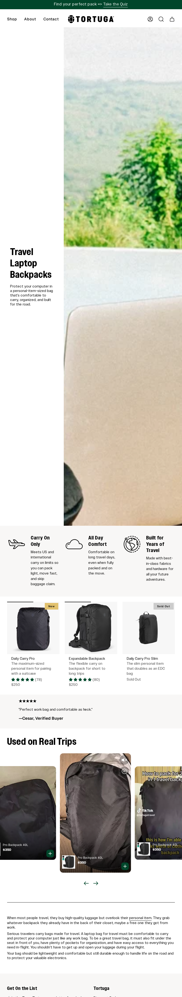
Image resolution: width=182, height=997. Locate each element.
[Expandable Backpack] (91, 628)
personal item (140, 918)
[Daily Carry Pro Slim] (149, 628)
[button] (12, 19)
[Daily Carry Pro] (33, 628)
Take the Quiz (115, 4)
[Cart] (172, 19)
